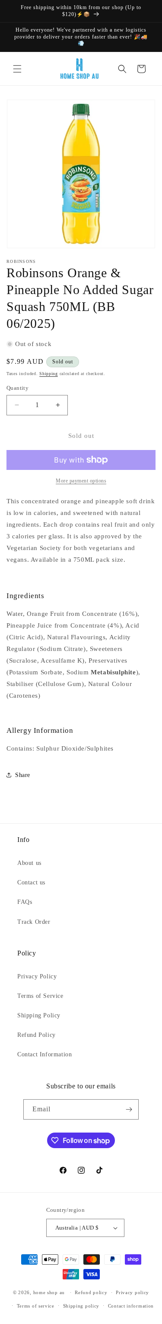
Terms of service (35, 1305)
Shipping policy (81, 1305)
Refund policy (91, 1292)
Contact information (131, 1305)
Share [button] (22, 775)
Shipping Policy (38, 1015)
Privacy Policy (37, 976)
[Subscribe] (128, 1109)
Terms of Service (40, 996)
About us (29, 863)
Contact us (31, 882)
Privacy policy (132, 1292)
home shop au (49, 1292)
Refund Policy (36, 1035)
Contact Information (44, 1054)
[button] (17, 68)
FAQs (24, 902)
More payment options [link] (81, 481)
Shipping (48, 373)
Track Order (34, 922)
